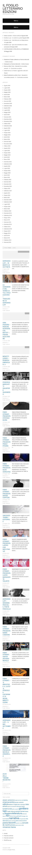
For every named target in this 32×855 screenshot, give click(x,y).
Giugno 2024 (7, 132)
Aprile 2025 (7, 114)
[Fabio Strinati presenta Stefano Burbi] (16, 406)
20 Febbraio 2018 (7, 704)
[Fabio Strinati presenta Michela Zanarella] (16, 740)
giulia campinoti (15, 809)
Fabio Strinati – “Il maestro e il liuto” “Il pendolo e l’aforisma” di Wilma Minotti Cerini (6, 690)
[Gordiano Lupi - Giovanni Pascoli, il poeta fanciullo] (16, 593)
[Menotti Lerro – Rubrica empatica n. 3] (16, 350)
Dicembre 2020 (8, 199)
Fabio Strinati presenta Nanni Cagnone (6, 631)
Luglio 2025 (7, 110)
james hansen (20, 811)
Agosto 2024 (7, 128)
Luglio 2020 (7, 204)
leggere (8, 813)
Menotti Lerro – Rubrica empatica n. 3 (6, 360)
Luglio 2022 (7, 168)
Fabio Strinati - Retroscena (19, 402)
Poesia (27, 251)
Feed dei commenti (8, 838)
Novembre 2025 (8, 103)
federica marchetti (11, 806)
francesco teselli (21, 806)
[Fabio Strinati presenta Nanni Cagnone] (16, 621)
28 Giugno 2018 (6, 396)
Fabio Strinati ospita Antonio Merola (6, 657)
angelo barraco (18, 800)
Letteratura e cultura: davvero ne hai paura (13, 373)
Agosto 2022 (7, 166)
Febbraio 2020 (7, 211)
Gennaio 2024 (7, 141)
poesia (5, 822)
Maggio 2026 (7, 92)
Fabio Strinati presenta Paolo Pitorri (6, 442)
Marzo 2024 (7, 139)
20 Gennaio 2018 (6, 784)
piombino (24, 820)
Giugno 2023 (7, 152)
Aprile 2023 (7, 157)
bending (26, 800)
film (16, 806)
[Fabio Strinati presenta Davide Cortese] (16, 484)
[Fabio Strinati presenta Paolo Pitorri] (16, 432)
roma (21, 823)
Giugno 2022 (7, 170)
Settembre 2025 (8, 105)
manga (23, 816)
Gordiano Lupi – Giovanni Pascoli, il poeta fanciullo (7, 604)
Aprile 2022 (7, 175)
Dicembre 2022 (8, 161)
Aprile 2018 (7, 235)
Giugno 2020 (7, 206)
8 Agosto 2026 (6, 269)
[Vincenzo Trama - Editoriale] (16, 509)
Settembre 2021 (8, 190)
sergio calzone (18, 825)
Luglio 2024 (7, 130)
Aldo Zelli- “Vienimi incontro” (6, 778)
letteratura (17, 813)
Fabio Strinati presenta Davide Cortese (6, 494)
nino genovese (22, 818)
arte (22, 800)
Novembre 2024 (8, 121)
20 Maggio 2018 (6, 473)
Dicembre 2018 (8, 224)
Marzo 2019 (7, 220)
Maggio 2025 (7, 112)
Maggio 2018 (7, 233)
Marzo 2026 (7, 96)
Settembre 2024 (8, 125)
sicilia (23, 825)
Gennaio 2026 (7, 101)
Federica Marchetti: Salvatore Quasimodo (6, 388)
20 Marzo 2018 (6, 636)
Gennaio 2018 (7, 242)
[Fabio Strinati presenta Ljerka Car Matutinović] (16, 533)
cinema (6, 802)
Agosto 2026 (7, 85)
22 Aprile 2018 (6, 553)
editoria (5, 804)
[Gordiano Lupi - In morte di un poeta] (16, 255)
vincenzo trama (9, 827)
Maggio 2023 (7, 155)
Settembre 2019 (8, 215)
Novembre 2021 (8, 186)
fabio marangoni (21, 804)
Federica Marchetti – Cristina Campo (20, 64)
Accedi (5, 833)
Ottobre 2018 (7, 226)
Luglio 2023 (7, 150)
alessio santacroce (9, 800)
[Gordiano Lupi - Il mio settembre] (16, 714)
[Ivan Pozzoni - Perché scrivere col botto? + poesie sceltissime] (16, 317)
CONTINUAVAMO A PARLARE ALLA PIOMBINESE (16, 49)
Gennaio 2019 (7, 222)
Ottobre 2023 (7, 146)
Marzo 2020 (7, 208)
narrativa (14, 818)
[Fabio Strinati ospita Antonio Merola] (16, 647)
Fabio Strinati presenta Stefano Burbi (6, 416)
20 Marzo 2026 (6, 306)
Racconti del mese (24, 711)
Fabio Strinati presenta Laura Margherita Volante (6, 575)
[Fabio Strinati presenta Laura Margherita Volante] (16, 563)
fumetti (5, 809)
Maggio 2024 (7, 134)
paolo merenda (12, 820)
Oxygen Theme (11, 849)
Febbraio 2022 (7, 179)
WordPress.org (7, 840)
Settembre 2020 (8, 202)
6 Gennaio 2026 (6, 340)
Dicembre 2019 (8, 213)
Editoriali (27, 506)
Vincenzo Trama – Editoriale (6, 518)
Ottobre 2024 (7, 123)
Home (9, 247)
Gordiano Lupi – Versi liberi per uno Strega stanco (16, 40)
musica (7, 818)
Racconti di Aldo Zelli (24, 764)
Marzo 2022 (7, 177)
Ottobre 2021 (7, 188)
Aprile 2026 (7, 94)
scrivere (12, 825)
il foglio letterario (11, 811)
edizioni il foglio (13, 804)
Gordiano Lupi (22, 251)
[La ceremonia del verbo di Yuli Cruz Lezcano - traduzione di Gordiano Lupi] (16, 279)
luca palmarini (18, 816)
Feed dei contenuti (8, 835)
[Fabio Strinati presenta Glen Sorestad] (16, 458)
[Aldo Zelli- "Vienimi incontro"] (16, 768)
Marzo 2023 (7, 159)
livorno (11, 816)
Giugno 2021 (7, 195)
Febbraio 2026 (7, 99)
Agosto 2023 (7, 148)
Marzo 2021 (7, 197)
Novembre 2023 (8, 143)
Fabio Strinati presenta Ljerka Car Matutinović (6, 545)
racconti (12, 822)
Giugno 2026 (7, 90)
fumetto (9, 809)
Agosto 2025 (7, 108)
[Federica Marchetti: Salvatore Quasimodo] (16, 376)
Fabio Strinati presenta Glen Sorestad (6, 468)
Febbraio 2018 (7, 240)
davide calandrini (19, 802)
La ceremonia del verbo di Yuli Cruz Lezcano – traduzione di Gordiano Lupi (6, 295)
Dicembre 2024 (8, 119)
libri (7, 815)
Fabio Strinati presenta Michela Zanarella (6, 751)
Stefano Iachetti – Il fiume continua (12, 35)
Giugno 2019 (7, 217)
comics (12, 802)
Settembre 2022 (8, 164)
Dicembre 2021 (8, 184)
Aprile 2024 (7, 137)
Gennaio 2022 (7, 181)
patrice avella (18, 820)
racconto (17, 823)
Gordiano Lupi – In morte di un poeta (13, 38)
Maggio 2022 (7, 173)
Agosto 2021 (7, 193)
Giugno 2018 (7, 231)
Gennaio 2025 (7, 117)
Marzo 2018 (7, 238)
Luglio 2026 (7, 87)
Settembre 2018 (8, 229)
